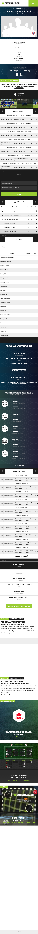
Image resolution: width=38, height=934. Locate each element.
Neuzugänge (35, 239)
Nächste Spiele (19, 111)
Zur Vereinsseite (19, 14)
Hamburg (22, 8)
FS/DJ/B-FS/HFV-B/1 (19, 363)
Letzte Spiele (35, 111)
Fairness (2, 202)
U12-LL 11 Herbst (19, 42)
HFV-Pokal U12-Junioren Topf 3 (19, 358)
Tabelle (20, 201)
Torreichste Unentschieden (35, 471)
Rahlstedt (19, 565)
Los (19, 194)
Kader (19, 239)
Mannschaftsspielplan (2, 111)
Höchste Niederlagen (2, 471)
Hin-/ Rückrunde (35, 202)
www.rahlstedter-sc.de (19, 597)
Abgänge (2, 239)
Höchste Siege (19, 471)
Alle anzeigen (18, 466)
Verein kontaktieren (19, 606)
